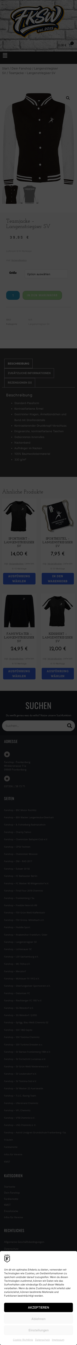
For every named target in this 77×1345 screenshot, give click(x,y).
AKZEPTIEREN (38, 1307)
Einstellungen (39, 1330)
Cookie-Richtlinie (23, 1339)
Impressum (58, 1339)
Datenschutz (42, 1339)
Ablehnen (38, 1319)
